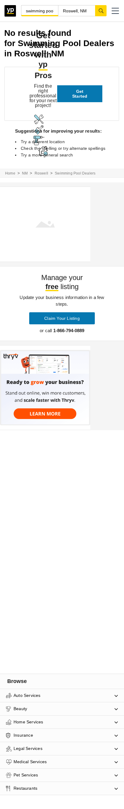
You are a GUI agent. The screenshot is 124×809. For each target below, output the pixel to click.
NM (25, 173)
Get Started (79, 94)
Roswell (41, 173)
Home (10, 173)
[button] (115, 11)
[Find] (101, 10)
